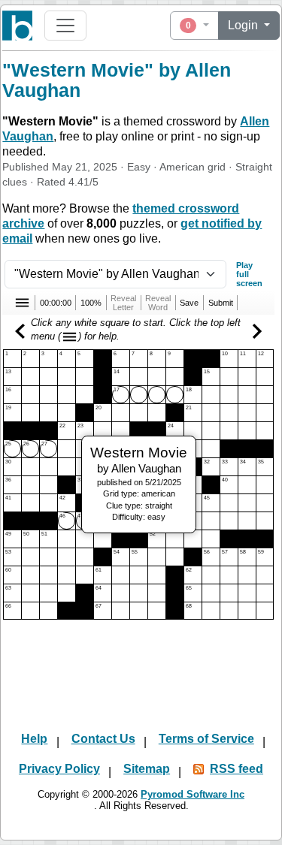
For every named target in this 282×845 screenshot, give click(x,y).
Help (34, 738)
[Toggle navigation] (65, 26)
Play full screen (249, 274)
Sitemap (146, 768)
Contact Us (103, 738)
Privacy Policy (59, 768)
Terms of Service (206, 738)
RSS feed (236, 768)
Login (244, 25)
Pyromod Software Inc (192, 794)
